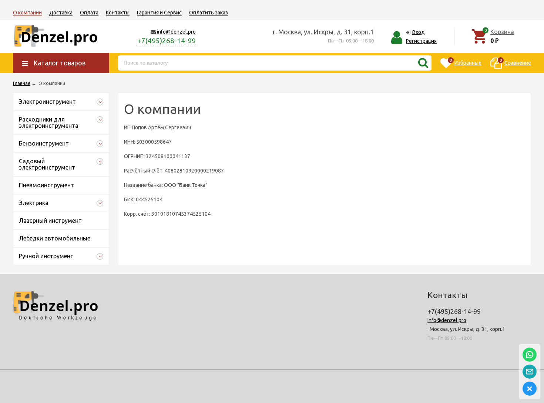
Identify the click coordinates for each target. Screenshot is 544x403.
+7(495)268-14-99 (166, 41)
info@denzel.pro (176, 32)
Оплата (89, 13)
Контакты (118, 13)
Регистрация (421, 41)
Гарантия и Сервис (159, 13)
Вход (418, 32)
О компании (27, 13)
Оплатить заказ (208, 13)
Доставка (61, 13)
